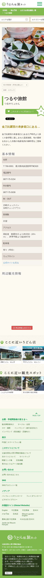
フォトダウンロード (34, 496)
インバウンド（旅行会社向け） (26, 428)
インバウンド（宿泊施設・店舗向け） (16, 432)
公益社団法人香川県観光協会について (16, 453)
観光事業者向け (8, 424)
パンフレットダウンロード (12, 496)
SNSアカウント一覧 (9, 485)
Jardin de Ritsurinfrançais (9, 523)
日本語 (15, 514)
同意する (8, 573)
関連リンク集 (7, 460)
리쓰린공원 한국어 (27, 519)
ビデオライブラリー (9, 500)
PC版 (4, 442)
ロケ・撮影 (6, 428)
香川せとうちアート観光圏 (12, 464)
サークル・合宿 (24, 424)
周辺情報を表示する (23, 328)
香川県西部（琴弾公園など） (14, 85)
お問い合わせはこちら (10, 475)
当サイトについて (9, 457)
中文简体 (25, 510)
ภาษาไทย (5, 514)
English (5, 510)
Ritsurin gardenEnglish (28, 515)
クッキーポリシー (20, 566)
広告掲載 (19, 460)
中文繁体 (14, 510)
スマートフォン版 (14, 442)
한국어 (35, 510)
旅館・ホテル (8, 90)
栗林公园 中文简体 (9, 519)
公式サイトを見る (11, 263)
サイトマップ (25, 457)
